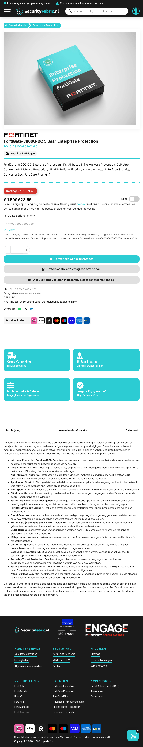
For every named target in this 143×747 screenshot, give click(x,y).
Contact (57, 666)
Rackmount (97, 696)
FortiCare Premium (63, 691)
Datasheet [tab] (132, 430)
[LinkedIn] (31, 309)
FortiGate (19, 686)
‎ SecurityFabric (18, 25)
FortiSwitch (20, 691)
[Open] (7, 11)
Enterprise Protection (45, 25)
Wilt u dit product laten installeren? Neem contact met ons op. (74, 280)
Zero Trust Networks (64, 654)
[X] (25, 309)
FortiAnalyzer (21, 712)
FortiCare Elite (60, 696)
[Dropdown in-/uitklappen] (136, 11)
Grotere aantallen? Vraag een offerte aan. (73, 269)
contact (82, 204)
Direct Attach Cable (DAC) (105, 686)
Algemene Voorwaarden (28, 666)
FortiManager (21, 706)
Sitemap (95, 654)
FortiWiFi (19, 701)
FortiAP (18, 696)
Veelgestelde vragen (25, 654)
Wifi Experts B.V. (61, 660)
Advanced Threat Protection (68, 701)
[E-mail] (13, 309)
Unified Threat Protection (66, 706)
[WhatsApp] (19, 309)
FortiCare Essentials (63, 686)
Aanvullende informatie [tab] (73, 430)
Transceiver (97, 691)
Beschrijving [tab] (12, 430)
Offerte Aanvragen (101, 660)
